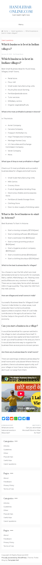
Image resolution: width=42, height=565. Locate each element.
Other (6, 453)
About (6, 478)
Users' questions (7, 40)
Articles (6, 446)
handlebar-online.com (21, 9)
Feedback (8, 482)
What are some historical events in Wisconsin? (9, 430)
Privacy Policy (9, 485)
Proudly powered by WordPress (14, 558)
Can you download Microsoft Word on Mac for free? (31, 430)
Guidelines (8, 450)
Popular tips (8, 457)
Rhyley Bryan (19, 54)
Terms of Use (9, 489)
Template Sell (13, 560)
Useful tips (8, 460)
